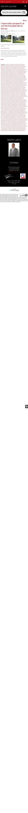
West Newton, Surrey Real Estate (11, 124)
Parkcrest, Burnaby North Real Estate (10, 113)
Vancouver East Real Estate (12, 122)
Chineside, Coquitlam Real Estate (6, 80)
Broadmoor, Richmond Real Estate (7, 70)
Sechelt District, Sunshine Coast (16, 117)
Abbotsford (8, 64)
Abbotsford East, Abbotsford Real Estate (17, 64)
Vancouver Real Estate (21, 122)
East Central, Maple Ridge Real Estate (13, 88)
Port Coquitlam (20, 113)
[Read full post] (6, 38)
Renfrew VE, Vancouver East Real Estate (8, 116)
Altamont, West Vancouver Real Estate (17, 65)
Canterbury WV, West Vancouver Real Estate (13, 73)
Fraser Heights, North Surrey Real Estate (8, 95)
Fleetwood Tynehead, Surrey (6, 94)
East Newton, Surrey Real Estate (9, 89)
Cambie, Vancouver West (12, 72)
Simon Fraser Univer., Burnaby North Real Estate (9, 119)
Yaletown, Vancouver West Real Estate (7, 130)
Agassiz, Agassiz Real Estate (6, 65)
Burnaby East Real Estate (8, 71)
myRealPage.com (14, 190)
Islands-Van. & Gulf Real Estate (21, 101)
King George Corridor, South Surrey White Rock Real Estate (11, 102)
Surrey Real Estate (8, 121)
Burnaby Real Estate (4, 72)
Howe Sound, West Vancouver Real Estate (8, 101)
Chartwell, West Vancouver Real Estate (10, 78)
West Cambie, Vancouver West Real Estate (8, 123)
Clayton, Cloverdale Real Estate (18, 80)
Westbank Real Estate (13, 125)
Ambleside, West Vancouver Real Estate (8, 66)
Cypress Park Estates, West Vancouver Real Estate (9, 83)
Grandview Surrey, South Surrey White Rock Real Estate (13, 97)
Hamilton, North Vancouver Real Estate (7, 99)
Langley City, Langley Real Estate (12, 104)
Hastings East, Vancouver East (20, 99)
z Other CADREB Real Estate (20, 130)
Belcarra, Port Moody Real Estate (6, 67)
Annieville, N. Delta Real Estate (20, 66)
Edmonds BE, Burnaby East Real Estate (19, 90)
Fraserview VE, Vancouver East (21, 95)
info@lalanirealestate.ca (14, 171)
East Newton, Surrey (10, 33)
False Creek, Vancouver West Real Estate (18, 93)
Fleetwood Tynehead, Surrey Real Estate (18, 94)
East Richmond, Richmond (20, 89)
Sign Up (8, 1)
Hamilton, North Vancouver (19, 98)
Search (24, 12)
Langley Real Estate (22, 104)
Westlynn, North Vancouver (22, 125)
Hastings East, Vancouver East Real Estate (8, 100)
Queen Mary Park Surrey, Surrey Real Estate (18, 115)
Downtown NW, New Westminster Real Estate (14, 85)
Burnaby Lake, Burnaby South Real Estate (20, 71)
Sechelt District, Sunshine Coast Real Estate (13, 118)
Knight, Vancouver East (15, 103)
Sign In (3, 1)
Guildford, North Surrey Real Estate (7, 98)
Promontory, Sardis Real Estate (15, 114)
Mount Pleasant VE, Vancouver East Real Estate (13, 108)
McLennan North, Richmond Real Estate (11, 106)
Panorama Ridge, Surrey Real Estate (7, 112)
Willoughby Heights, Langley (6, 129)
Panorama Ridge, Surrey (22, 111)
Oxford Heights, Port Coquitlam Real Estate (15, 110)
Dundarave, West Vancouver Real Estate (11, 87)
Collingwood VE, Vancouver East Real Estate (15, 81)
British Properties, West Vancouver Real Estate (19, 69)
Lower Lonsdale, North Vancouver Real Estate (9, 105)
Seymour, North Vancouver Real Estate (20, 118)
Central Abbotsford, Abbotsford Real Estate (11, 76)
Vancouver (5, 122)
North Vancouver (4, 110)
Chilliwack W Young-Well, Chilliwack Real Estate (17, 79)
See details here (5, 48)
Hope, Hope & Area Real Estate (21, 100)
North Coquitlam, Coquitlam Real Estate (18, 109)
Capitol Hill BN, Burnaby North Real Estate (16, 74)
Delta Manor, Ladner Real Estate (13, 84)
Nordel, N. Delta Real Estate (5, 109)
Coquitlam (3, 82)
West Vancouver (20, 124)
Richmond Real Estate (19, 116)
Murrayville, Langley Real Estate (20, 108)
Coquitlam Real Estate (9, 82)
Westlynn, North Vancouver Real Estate (8, 126)
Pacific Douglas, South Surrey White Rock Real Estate (13, 111)
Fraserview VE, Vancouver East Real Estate (8, 96)
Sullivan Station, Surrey (14, 120)
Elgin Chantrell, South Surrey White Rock (8, 91)
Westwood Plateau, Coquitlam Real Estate (12, 127)
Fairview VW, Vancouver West (14, 92)
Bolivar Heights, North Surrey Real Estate (11, 68)
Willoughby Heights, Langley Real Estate (19, 129)
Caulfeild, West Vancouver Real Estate (7, 75)
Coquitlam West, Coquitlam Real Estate (20, 82)
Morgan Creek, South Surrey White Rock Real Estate (13, 107)
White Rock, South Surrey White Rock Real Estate (17, 128)
